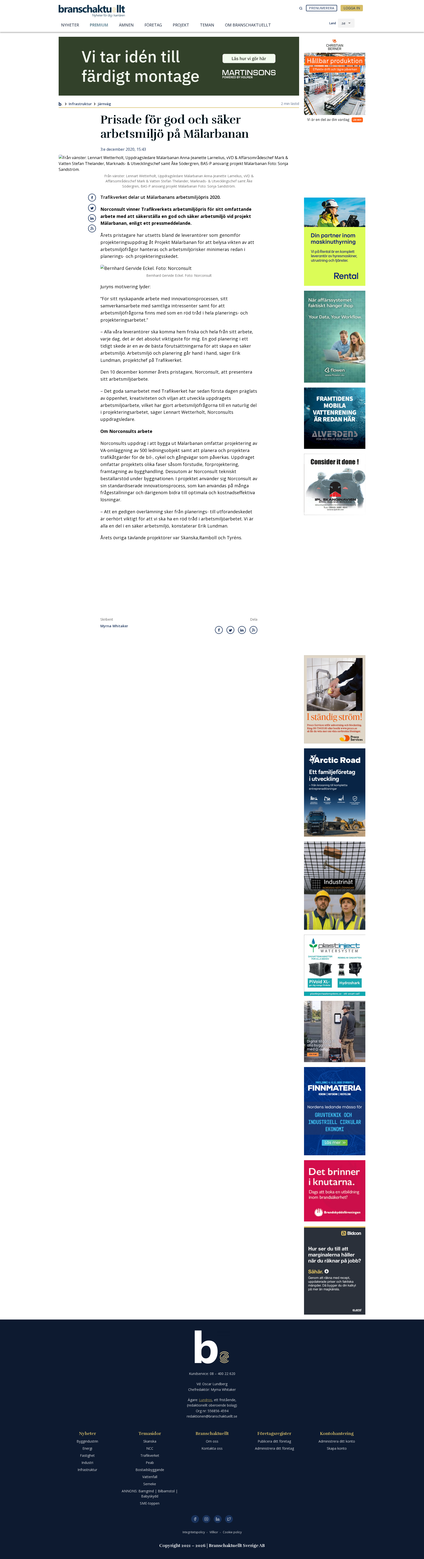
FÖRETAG (153, 25)
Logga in (352, 8)
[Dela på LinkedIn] (92, 218)
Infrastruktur (80, 103)
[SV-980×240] (179, 66)
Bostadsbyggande (149, 1469)
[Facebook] (195, 1519)
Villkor (214, 1532)
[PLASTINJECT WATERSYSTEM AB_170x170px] (334, 965)
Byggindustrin (87, 1441)
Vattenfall (149, 1476)
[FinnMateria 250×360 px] (334, 1111)
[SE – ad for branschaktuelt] (334, 1031)
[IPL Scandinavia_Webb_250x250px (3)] (334, 484)
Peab (150, 1462)
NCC (149, 1448)
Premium (99, 25)
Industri (87, 1462)
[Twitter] (229, 1519)
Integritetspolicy (194, 1532)
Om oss (212, 1441)
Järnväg (104, 103)
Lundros (205, 1399)
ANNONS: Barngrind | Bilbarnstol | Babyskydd (150, 1493)
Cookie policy (232, 1532)
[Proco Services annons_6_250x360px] (334, 699)
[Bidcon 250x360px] (334, 1270)
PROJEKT (181, 25)
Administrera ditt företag (274, 1448)
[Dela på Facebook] (92, 197)
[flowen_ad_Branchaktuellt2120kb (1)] (334, 337)
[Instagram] (206, 1519)
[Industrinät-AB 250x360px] (334, 886)
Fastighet (87, 1455)
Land (332, 23)
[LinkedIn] (218, 1519)
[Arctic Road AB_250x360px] (334, 792)
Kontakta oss (212, 1448)
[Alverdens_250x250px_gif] (334, 418)
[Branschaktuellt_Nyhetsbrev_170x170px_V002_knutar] (334, 1190)
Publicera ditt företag (274, 1441)
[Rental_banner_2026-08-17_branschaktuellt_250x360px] (334, 242)
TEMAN (207, 25)
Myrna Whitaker (114, 626)
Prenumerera (321, 8)
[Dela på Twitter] (92, 208)
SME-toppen (149, 1503)
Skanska (149, 1441)
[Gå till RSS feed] (92, 228)
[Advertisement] (178, 580)
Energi (87, 1448)
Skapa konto (337, 1448)
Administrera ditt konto (336, 1441)
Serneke (149, 1484)
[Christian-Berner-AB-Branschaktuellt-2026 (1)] (334, 81)
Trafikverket (149, 1455)
